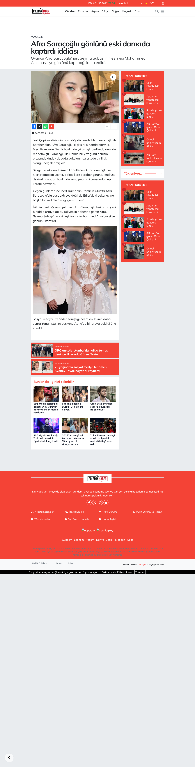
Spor (137, 11)
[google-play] (105, 530)
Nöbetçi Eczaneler (44, 511)
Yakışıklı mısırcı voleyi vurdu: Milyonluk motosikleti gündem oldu (102, 440)
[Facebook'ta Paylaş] (34, 126)
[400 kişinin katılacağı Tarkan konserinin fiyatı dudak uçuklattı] (46, 425)
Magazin (127, 11)
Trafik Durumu (109, 511)
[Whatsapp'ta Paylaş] (45, 126)
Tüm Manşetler (42, 519)
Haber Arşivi (109, 519)
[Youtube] (105, 502)
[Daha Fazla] (51, 126)
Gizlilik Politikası (39, 563)
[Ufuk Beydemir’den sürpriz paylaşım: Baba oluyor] (103, 393)
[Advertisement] (142, 309)
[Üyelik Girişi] (161, 3)
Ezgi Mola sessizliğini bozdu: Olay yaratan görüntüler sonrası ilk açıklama (46, 408)
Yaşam (95, 11)
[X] (94, 502)
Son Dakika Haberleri (79, 519)
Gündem (70, 11)
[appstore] (88, 530)
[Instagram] (100, 502)
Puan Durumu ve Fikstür (149, 511)
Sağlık (115, 11)
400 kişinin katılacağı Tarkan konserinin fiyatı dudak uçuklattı (46, 438)
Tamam (139, 572)
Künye (59, 563)
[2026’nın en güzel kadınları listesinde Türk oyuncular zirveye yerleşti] (75, 425)
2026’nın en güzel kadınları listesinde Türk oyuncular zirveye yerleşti (73, 440)
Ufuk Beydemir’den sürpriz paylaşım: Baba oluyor (101, 406)
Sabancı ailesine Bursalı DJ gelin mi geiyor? (72, 406)
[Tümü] (160, 173)
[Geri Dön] (9, 757)
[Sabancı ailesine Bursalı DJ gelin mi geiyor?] (75, 393)
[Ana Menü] (162, 11)
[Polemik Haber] (41, 11)
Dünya (105, 11)
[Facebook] (89, 502)
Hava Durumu (76, 511)
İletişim (70, 563)
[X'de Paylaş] (39, 126)
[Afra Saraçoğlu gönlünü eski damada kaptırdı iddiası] (75, 97)
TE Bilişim (141, 564)
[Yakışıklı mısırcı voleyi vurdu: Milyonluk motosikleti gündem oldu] (103, 425)
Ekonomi (83, 11)
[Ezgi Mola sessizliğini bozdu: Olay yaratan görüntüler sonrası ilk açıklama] (46, 393)
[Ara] (157, 11)
